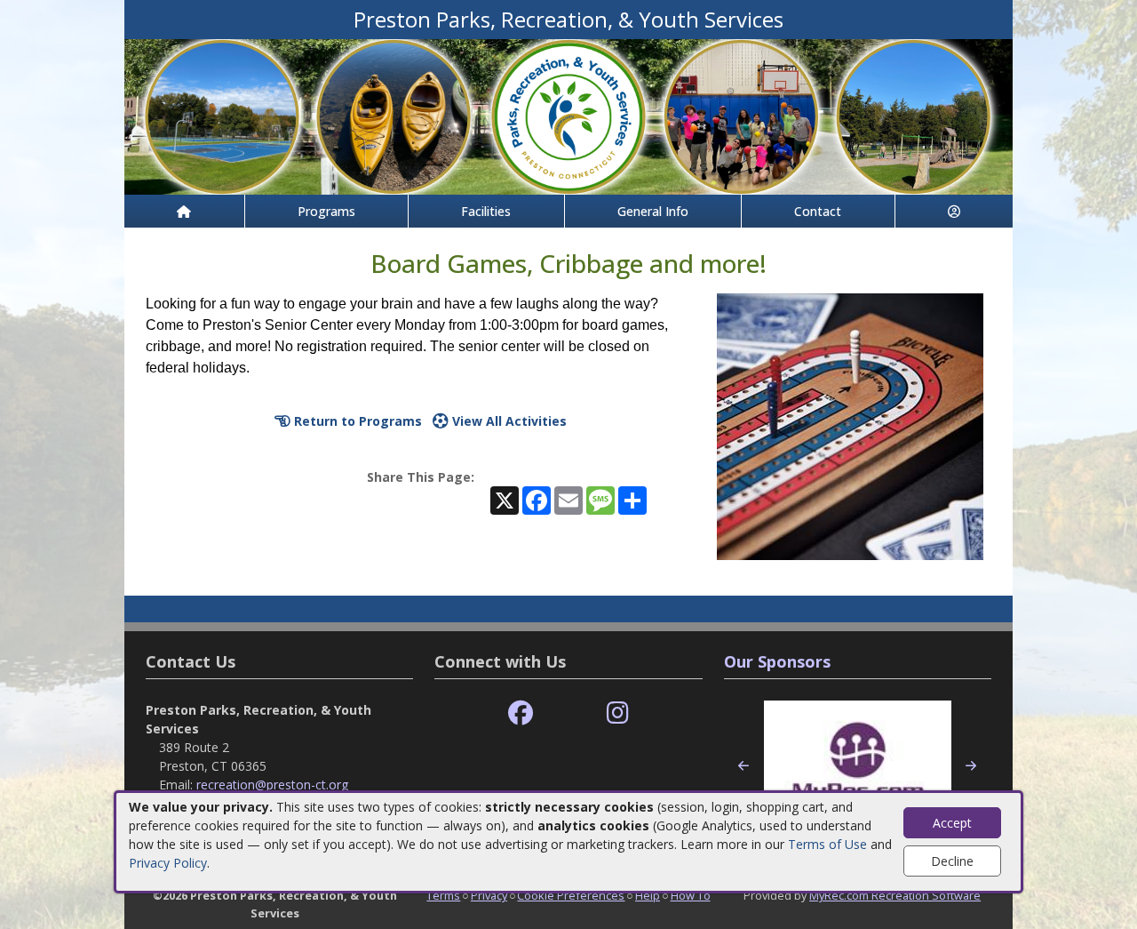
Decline (952, 861)
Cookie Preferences (570, 895)
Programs (326, 211)
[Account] (954, 211)
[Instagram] (618, 713)
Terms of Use (827, 844)
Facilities (486, 211)
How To (691, 895)
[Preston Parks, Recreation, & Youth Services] (568, 115)
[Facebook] (520, 713)
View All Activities (508, 420)
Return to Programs (356, 420)
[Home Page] (184, 211)
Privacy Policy (168, 862)
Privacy (489, 895)
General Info (652, 211)
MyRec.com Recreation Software (895, 895)
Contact (817, 211)
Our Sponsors (777, 661)
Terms (443, 895)
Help (647, 895)
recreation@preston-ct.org (272, 784)
